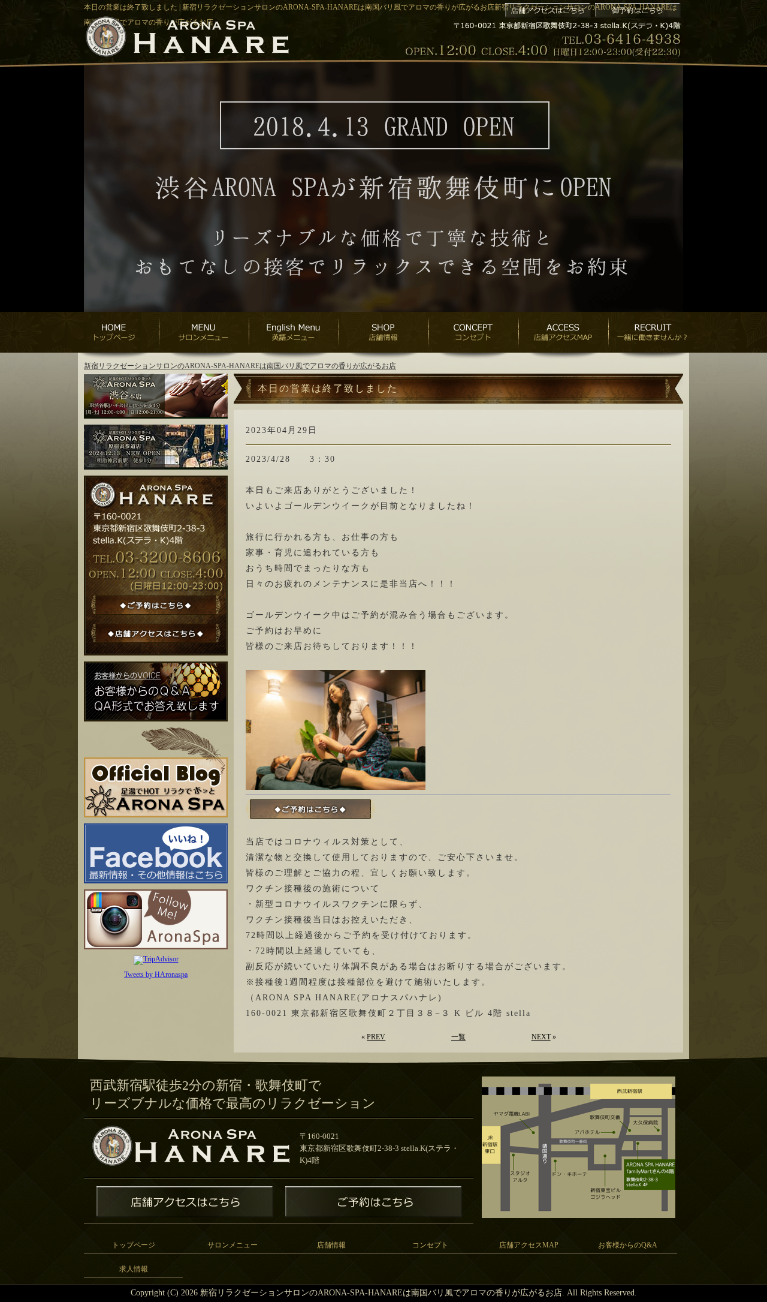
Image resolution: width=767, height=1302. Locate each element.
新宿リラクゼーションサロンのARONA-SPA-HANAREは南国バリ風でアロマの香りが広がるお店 (240, 366)
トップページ (133, 1245)
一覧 (458, 1037)
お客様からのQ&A (627, 1245)
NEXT (541, 1037)
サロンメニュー (232, 1245)
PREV (376, 1037)
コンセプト (430, 1245)
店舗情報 (331, 1245)
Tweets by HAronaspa (156, 974)
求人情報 (133, 1269)
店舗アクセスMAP (528, 1245)
